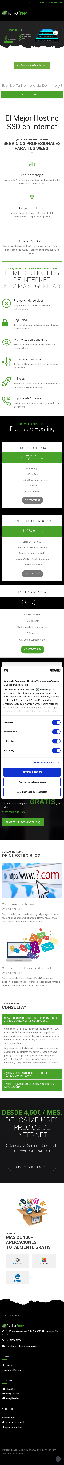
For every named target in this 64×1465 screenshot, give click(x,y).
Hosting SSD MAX (12, 1393)
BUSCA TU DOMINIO (32, 94)
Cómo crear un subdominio (19, 904)
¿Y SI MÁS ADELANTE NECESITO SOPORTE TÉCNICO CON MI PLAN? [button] (27, 1074)
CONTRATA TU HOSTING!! (32, 1167)
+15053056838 (30, 3)
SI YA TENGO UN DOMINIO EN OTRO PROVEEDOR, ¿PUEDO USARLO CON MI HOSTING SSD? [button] (30, 1019)
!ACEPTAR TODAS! (32, 772)
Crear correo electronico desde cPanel (26, 968)
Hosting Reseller (11, 1398)
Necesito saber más (44, 762)
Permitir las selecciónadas (32, 782)
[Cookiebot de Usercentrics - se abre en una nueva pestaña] (48, 670)
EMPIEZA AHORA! (9, 42)
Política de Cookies (12, 1427)
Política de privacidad (13, 1422)
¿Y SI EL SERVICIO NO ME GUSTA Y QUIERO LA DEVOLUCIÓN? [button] (29, 1085)
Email (42, 3)
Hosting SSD (9, 1389)
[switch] (56, 731)
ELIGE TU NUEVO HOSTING (22, 822)
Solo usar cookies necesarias (32, 792)
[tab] (32, 1019)
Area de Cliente (55, 3)
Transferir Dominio (12, 1370)
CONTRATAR (31, 500)
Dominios (8, 1365)
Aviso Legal (9, 1417)
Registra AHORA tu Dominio (34, 65)
